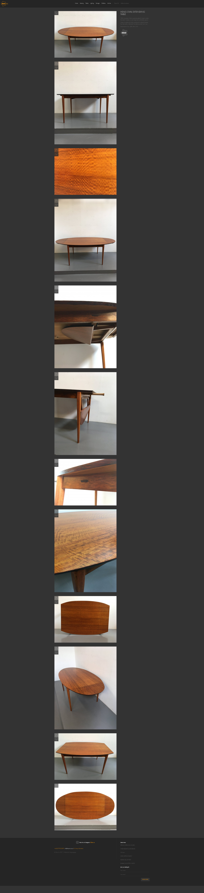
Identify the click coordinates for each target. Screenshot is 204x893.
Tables (86, 3)
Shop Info (116, 3)
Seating (82, 3)
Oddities (103, 3)
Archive (109, 3)
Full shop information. (79, 848)
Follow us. (92, 842)
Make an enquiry (125, 3)
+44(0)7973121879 (59, 848)
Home (76, 3)
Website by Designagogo (70, 852)
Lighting (92, 3)
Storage (98, 3)
